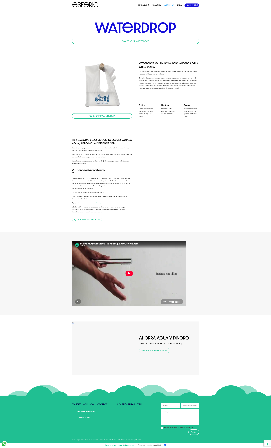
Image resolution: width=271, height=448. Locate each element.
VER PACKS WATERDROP (154, 350)
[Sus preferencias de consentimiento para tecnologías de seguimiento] (267, 444)
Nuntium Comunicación (127, 440)
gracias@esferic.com (86, 411)
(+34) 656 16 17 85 (83, 417)
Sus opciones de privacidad (149, 445)
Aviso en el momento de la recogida (119, 445)
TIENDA (179, 5)
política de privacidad (185, 427)
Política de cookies (98, 440)
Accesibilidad (116, 440)
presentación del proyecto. (98, 203)
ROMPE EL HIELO (192, 5)
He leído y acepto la (178, 427)
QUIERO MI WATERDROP (102, 116)
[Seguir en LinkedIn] (127, 411)
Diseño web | (108, 440)
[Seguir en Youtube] (131, 411)
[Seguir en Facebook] (118, 411)
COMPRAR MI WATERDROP (135, 41)
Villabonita (156, 5)
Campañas (142, 5)
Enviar (194, 432)
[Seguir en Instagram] (122, 411)
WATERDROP (169, 5)
